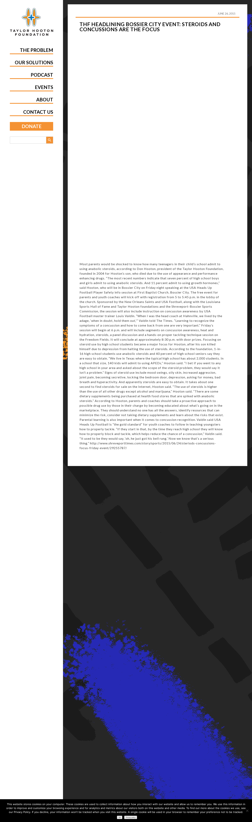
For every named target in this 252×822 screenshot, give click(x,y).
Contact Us (38, 112)
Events (44, 87)
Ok (120, 817)
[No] (247, 811)
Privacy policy (130, 817)
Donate (32, 126)
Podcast (42, 75)
